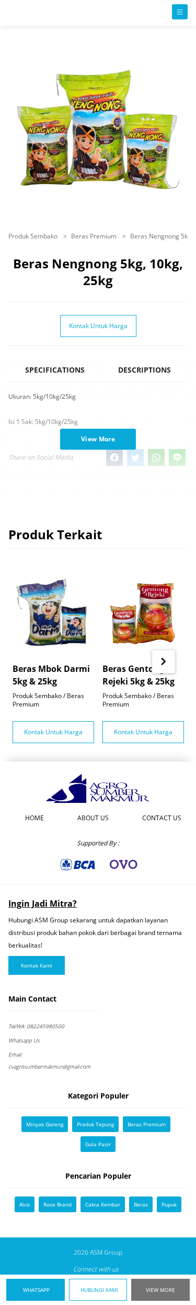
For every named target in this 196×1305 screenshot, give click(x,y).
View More (160, 1289)
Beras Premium (94, 236)
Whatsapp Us (24, 1040)
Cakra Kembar (102, 1204)
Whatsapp (36, 1289)
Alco (24, 1204)
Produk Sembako (33, 236)
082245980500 (36, 1026)
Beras (141, 1204)
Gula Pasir (98, 1144)
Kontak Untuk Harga (98, 325)
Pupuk (169, 1204)
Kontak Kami (36, 965)
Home (34, 817)
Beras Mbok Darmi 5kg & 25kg (51, 674)
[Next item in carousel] (163, 661)
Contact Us (161, 817)
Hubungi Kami (99, 1289)
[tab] (54, 374)
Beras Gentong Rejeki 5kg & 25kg (138, 674)
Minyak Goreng (44, 1124)
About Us (93, 817)
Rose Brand (57, 1204)
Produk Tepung (95, 1124)
